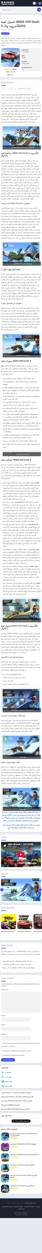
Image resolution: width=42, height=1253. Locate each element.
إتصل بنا (37, 1206)
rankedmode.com (30, 1203)
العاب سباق (9, 18)
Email (3, 1025)
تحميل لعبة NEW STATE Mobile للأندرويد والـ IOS (15, 1109)
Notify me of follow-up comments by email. (17, 1051)
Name (3, 1015)
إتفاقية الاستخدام (18, 1206)
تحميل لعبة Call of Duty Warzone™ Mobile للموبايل (16, 1101)
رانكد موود (14, 114)
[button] (39, 10)
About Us (22, 1209)
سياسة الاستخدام (29, 1206)
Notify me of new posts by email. (14, 1055)
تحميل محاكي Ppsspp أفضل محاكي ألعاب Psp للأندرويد (17, 1097)
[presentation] (2, 889)
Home (3, 18)
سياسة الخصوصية (7, 1206)
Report (11, 75)
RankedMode (21, 951)
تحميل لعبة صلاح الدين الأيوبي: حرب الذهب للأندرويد (16, 1092)
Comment (5, 990)
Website (3, 1034)
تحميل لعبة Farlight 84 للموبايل (10, 1105)
